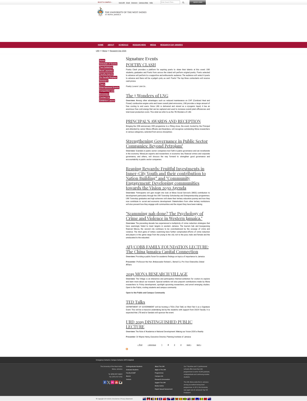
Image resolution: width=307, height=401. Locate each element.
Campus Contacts (117, 360)
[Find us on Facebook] (105, 383)
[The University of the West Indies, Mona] (128, 11)
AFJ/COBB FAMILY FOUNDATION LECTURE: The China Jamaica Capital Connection (167, 249)
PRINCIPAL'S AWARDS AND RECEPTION (163, 121)
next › (189, 345)
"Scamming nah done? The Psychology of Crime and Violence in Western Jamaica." (164, 216)
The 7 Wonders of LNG (147, 95)
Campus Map (143, 3)
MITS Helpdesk (129, 360)
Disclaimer (115, 399)
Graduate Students (132, 370)
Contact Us (104, 97)
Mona (104, 51)
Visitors (128, 379)
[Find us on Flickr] (112, 383)
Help (151, 3)
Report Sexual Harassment (164, 389)
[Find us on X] (108, 383)
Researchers (139, 45)
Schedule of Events (108, 64)
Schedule (123, 45)
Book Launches (106, 71)
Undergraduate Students (134, 366)
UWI (97, 51)
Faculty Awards (106, 74)
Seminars (103, 81)
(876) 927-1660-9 (116, 374)
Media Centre (159, 386)
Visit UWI (122, 3)
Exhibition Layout (107, 100)
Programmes (159, 373)
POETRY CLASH (141, 64)
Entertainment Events (109, 87)
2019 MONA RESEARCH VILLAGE (157, 274)
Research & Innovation (162, 379)
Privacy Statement (127, 399)
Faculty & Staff (131, 373)
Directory (134, 3)
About (111, 45)
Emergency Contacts (103, 360)
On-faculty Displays (108, 77)
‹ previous (152, 345)
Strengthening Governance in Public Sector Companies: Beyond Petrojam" (167, 143)
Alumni (128, 376)
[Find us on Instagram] (120, 383)
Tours (102, 84)
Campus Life (159, 376)
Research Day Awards (171, 45)
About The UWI (160, 366)
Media (153, 45)
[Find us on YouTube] (116, 383)
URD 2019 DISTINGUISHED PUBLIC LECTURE (159, 324)
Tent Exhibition (106, 67)
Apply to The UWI (160, 370)
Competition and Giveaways (106, 92)
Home (100, 45)
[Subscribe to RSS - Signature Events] (127, 349)
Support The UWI (160, 383)
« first (140, 345)
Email (128, 3)
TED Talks (135, 302)
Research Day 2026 (118, 51)
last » (199, 345)
